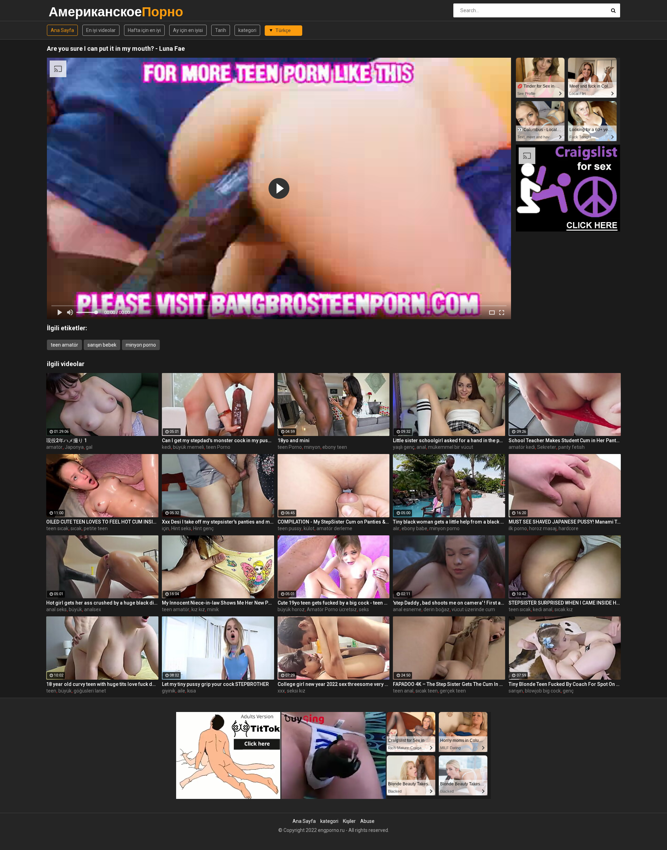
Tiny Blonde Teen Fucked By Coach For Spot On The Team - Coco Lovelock (565, 684)
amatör (54, 447)
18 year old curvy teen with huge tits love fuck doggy (102, 684)
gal (89, 447)
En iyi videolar (101, 30)
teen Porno (218, 447)
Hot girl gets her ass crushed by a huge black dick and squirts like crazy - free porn (102, 603)
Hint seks (181, 528)
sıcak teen (426, 691)
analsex (92, 609)
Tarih (220, 30)
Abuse (367, 821)
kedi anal (542, 609)
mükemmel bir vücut (450, 447)
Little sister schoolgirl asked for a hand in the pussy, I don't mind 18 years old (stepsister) (449, 440)
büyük (75, 609)
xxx (281, 691)
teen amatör (64, 345)
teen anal (403, 691)
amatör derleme (334, 528)
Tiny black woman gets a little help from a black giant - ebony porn (449, 522)
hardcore (568, 528)
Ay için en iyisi (188, 30)
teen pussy (290, 528)
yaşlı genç (403, 447)
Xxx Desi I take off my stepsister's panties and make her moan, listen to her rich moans (218, 522)
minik (213, 609)
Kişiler (349, 821)
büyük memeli (188, 447)
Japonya (74, 447)
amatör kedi (522, 447)
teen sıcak (57, 528)
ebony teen (334, 447)
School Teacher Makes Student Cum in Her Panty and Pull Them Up (565, 440)
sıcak (76, 528)
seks (364, 609)
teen (51, 691)
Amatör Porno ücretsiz (332, 609)
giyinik (168, 691)
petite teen (96, 528)
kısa (191, 691)
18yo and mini (294, 440)
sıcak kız (563, 609)
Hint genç (203, 528)
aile (181, 691)
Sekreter (546, 447)
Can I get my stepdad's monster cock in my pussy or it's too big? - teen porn (218, 440)
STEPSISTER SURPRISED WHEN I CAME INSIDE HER (565, 603)
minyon (312, 447)
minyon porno (141, 345)
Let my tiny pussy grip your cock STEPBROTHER (215, 684)
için (165, 528)
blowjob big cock (543, 691)
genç (568, 691)
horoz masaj (543, 528)
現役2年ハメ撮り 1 (66, 440)
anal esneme (407, 609)
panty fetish (571, 447)
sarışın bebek (102, 345)
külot (309, 528)
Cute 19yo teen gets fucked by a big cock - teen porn (334, 603)
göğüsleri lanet (90, 691)
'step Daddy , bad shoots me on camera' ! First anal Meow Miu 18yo (449, 603)
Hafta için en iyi (144, 30)
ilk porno (518, 528)
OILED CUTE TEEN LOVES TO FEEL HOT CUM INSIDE (102, 522)
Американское (67, 11)
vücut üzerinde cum (473, 609)
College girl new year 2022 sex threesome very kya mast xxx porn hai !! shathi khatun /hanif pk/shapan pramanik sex (334, 684)
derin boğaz (436, 609)
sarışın (516, 691)
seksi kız (296, 691)
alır (396, 528)
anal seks (56, 609)
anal (421, 447)
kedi (166, 447)
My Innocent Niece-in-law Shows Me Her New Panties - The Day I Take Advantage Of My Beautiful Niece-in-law (218, 603)
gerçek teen (453, 691)
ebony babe (414, 528)
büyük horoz (291, 609)
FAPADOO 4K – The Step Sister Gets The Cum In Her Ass (449, 684)
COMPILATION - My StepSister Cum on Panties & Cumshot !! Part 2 (334, 522)
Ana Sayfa (62, 30)
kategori (247, 30)
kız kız (198, 609)
